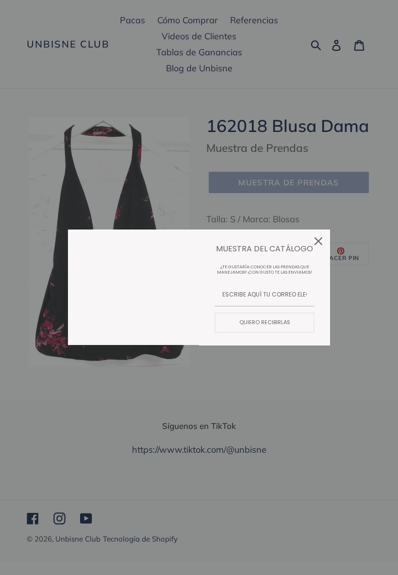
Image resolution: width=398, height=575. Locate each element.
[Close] (318, 241)
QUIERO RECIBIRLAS (264, 322)
